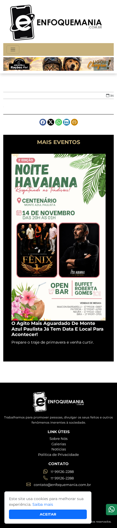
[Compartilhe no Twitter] (50, 122)
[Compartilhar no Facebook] (42, 122)
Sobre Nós (58, 438)
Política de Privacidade (58, 454)
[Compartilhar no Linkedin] (66, 122)
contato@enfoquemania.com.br (62, 484)
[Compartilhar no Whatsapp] (58, 122)
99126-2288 (62, 471)
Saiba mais (42, 504)
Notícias (58, 449)
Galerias (58, 444)
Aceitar (48, 514)
